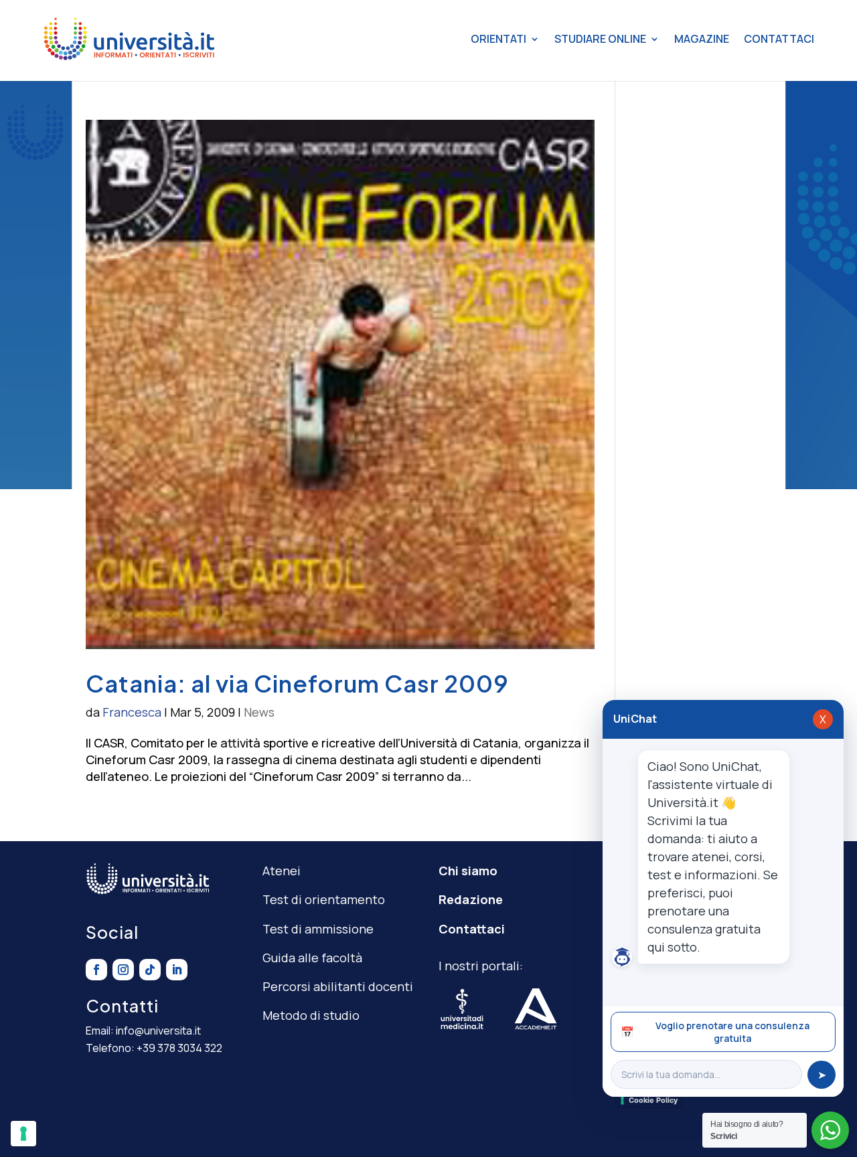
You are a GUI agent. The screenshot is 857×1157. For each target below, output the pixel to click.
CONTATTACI (779, 38)
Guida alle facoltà (312, 958)
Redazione (471, 899)
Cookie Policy (653, 1100)
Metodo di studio (311, 1015)
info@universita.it (158, 1030)
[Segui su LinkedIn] (176, 969)
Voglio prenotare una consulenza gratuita (715, 1032)
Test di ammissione (318, 929)
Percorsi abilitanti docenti (337, 986)
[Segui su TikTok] (150, 969)
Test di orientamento (323, 899)
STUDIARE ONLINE (600, 38)
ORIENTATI (498, 38)
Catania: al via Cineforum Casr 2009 (297, 683)
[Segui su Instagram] (123, 969)
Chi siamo (468, 871)
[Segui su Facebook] (96, 969)
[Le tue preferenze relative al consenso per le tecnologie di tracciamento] (23, 1133)
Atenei (281, 871)
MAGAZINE (701, 38)
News (259, 712)
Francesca (131, 712)
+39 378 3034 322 (179, 1048)
